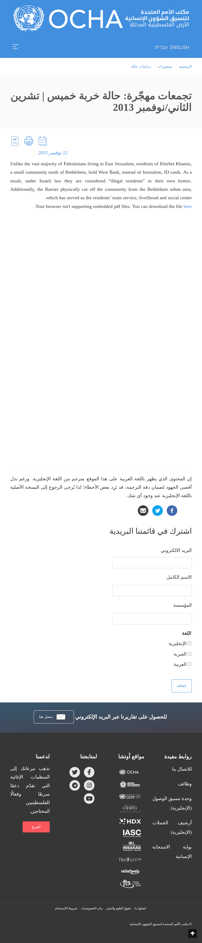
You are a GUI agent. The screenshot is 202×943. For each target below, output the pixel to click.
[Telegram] (74, 785)
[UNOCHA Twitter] (74, 772)
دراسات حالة (141, 66)
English (179, 47)
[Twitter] (157, 510)
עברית (161, 47)
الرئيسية (185, 66)
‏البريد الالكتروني (176, 550)
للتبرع (36, 827)
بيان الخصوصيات (92, 908)
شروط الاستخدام (66, 908)
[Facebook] (172, 510)
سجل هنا (46, 717)
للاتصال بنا (182, 769)
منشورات (165, 66)
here (188, 206)
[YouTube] (89, 798)
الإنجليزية (177, 643)
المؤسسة (182, 605)
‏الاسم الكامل (179, 577)
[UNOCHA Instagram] (89, 785)
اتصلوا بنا (140, 908)
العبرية (180, 654)
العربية (180, 664)
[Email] (143, 510)
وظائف (185, 783)
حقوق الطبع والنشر (118, 908)
